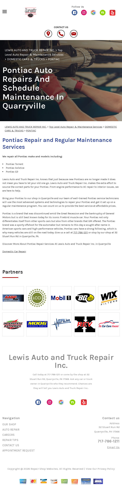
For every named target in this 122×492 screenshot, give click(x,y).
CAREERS (8, 435)
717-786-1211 (80, 232)
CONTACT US (10, 445)
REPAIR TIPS (10, 440)
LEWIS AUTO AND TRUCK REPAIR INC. (30, 50)
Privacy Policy (106, 468)
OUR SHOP (9, 424)
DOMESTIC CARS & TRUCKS (26, 59)
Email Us (113, 447)
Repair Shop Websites (44, 468)
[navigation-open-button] (4, 11)
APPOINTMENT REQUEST (18, 450)
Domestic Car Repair (14, 251)
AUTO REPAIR (11, 429)
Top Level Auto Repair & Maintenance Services (75, 126)
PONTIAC (54, 59)
